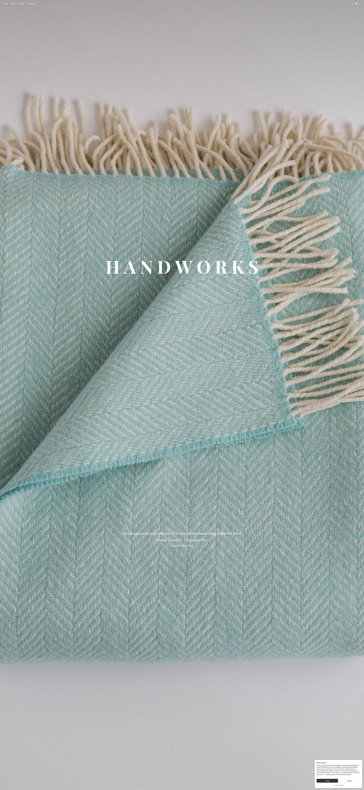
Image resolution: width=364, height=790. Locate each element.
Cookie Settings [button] (338, 785)
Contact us (31, 3)
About (13, 3)
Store (6, 3)
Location (21, 3)
